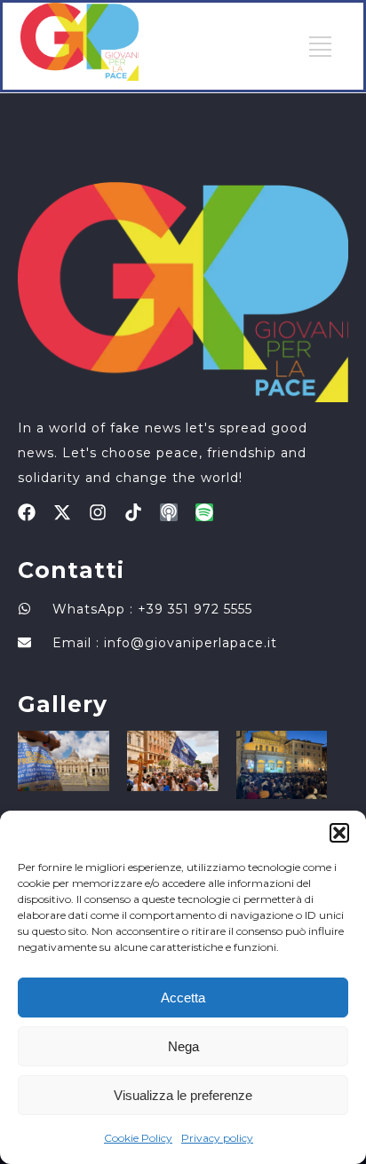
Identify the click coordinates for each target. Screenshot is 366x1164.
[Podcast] (169, 512)
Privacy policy (217, 1137)
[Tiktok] (133, 512)
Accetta (183, 997)
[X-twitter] (62, 512)
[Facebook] (27, 512)
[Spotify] (204, 512)
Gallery (62, 704)
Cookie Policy (138, 1137)
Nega (183, 1046)
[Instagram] (98, 512)
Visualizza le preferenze (183, 1095)
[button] (339, 833)
